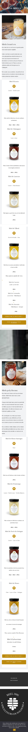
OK (14, 729)
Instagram (14, 680)
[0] (19, 2)
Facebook (14, 678)
